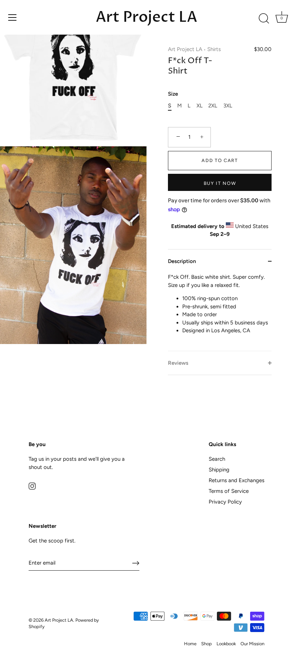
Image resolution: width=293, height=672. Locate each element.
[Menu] (12, 17)
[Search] (264, 18)
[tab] (220, 312)
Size (173, 94)
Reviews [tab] (178, 363)
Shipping (219, 469)
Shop (206, 643)
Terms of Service (229, 491)
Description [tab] (182, 261)
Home (190, 643)
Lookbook (226, 643)
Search (217, 459)
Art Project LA (146, 17)
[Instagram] (32, 485)
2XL (212, 105)
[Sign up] (135, 563)
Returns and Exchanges (236, 480)
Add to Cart (220, 160)
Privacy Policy (225, 502)
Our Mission (252, 643)
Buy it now (220, 183)
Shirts (214, 49)
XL (200, 105)
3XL (227, 105)
